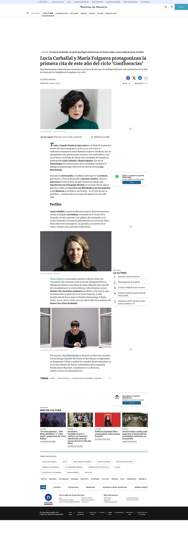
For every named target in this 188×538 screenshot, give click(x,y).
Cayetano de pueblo (124, 462)
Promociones (73, 487)
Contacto (57, 487)
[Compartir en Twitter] (134, 78)
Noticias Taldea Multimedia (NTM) (69, 502)
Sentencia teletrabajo (51, 472)
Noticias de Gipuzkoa (88, 500)
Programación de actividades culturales (86, 378)
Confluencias (82, 148)
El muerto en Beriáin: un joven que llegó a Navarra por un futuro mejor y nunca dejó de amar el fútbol (96, 52)
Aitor (64, 462)
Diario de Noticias (86, 498)
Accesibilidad (119, 512)
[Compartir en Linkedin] (140, 78)
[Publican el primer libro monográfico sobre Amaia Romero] (108, 420)
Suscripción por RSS (132, 500)
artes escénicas (63, 378)
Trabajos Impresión (132, 498)
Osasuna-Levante (49, 462)
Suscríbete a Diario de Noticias (115, 487)
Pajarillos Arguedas (50, 467)
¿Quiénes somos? (141, 487)
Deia (60, 498)
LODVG (117, 467)
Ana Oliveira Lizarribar (48, 79)
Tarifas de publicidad (110, 502)
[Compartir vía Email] (146, 78)
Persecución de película (98, 467)
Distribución (107, 498)
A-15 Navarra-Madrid (74, 467)
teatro (52, 378)
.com (43, 487)
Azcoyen (88, 472)
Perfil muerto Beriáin (82, 462)
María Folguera (57, 279)
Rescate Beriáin (103, 462)
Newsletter (90, 487)
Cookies (102, 512)
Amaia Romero (73, 472)
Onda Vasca (85, 502)
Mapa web (107, 500)
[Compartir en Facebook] (128, 78)
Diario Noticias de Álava (66, 500)
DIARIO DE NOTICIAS (129, 441)
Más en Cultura (50, 410)
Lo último (120, 272)
